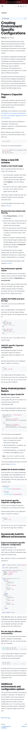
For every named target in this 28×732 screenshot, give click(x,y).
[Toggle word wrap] (22, 150)
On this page (5, 18)
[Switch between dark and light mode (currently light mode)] (25, 6)
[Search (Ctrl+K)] (15, 6)
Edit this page (6, 718)
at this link (8, 205)
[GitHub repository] (23, 6)
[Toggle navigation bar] (2, 6)
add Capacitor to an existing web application (13, 113)
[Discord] (21, 6)
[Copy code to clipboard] (25, 141)
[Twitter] (18, 6)
